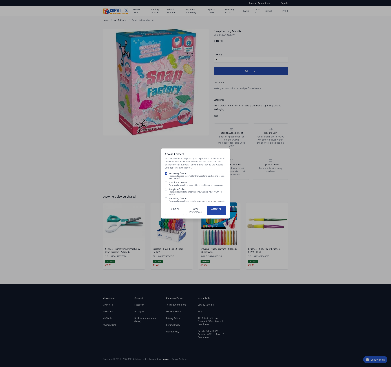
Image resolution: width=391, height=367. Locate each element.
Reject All (174, 208)
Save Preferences (195, 210)
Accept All (216, 208)
